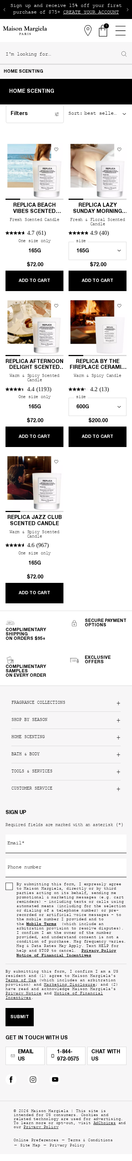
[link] (103, 31)
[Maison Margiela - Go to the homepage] (25, 30)
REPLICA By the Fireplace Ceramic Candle (97, 365)
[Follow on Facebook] (11, 1079)
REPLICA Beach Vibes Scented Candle (34, 209)
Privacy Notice (23, 993)
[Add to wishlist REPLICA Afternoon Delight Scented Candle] (56, 305)
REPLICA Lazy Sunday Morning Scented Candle (97, 209)
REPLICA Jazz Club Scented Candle (34, 521)
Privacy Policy (40, 1127)
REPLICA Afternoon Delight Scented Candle (34, 365)
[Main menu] (120, 30)
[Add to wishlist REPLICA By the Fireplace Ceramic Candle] (119, 305)
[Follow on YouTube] (55, 1079)
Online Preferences (36, 1140)
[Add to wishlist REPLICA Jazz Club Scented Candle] (56, 461)
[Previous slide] (4, 9)
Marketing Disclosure (69, 985)
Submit (19, 1017)
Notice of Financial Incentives (54, 996)
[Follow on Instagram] (32, 1079)
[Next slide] (128, 9)
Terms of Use (21, 980)
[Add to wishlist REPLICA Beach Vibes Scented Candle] (56, 149)
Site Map (30, 1145)
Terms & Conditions (90, 1140)
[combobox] (63, 55)
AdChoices (105, 1123)
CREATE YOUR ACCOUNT (91, 12)
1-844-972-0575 (68, 1056)
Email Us (26, 1056)
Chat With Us (105, 1056)
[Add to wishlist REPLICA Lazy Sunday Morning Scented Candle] (119, 149)
